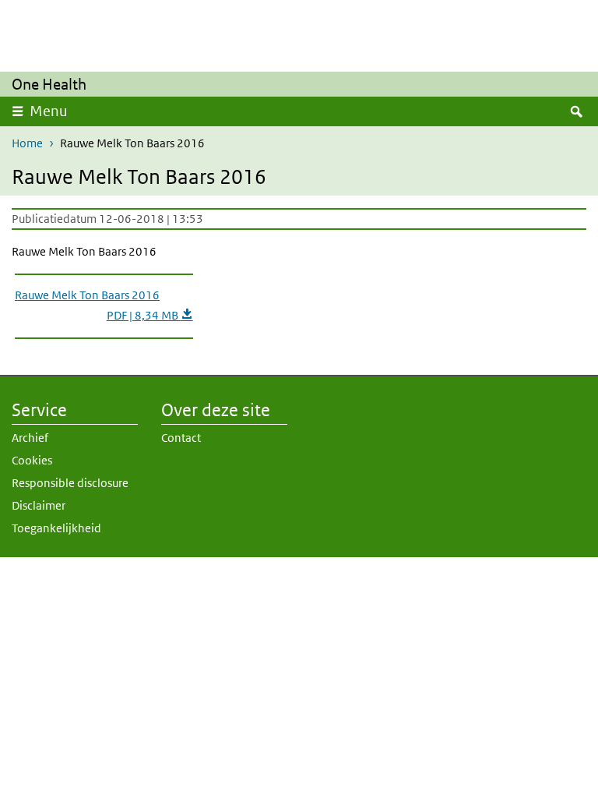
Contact (181, 437)
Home (27, 143)
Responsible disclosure (70, 482)
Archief (30, 437)
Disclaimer (38, 505)
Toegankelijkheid (56, 528)
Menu (49, 111)
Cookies (32, 460)
